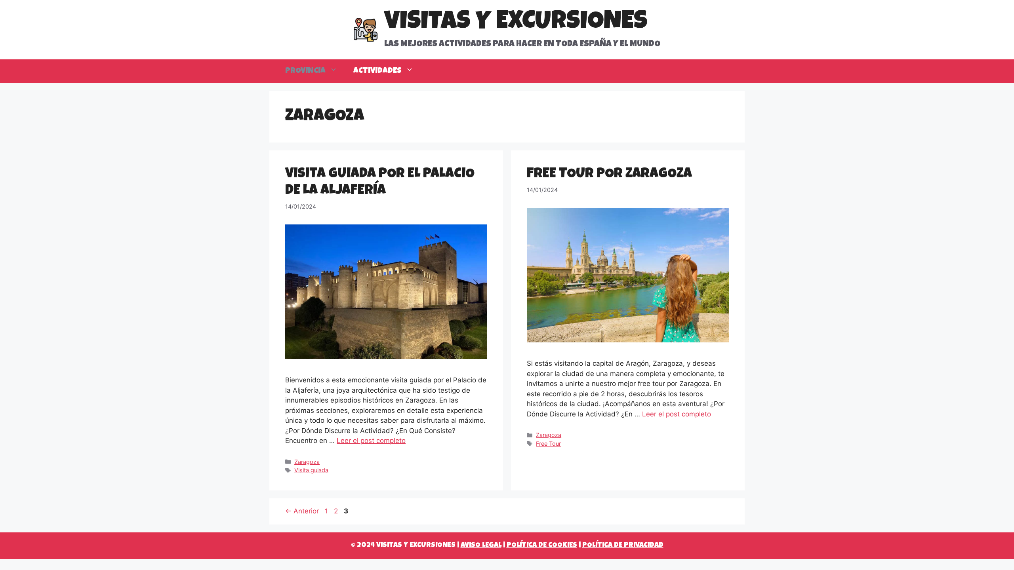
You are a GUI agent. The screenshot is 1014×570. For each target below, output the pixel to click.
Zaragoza (307, 461)
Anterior (302, 511)
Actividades (377, 71)
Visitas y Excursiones (515, 23)
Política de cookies (542, 545)
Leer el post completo (371, 441)
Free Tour (548, 443)
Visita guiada (311, 470)
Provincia (305, 71)
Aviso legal (481, 545)
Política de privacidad (622, 545)
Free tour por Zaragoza (609, 174)
